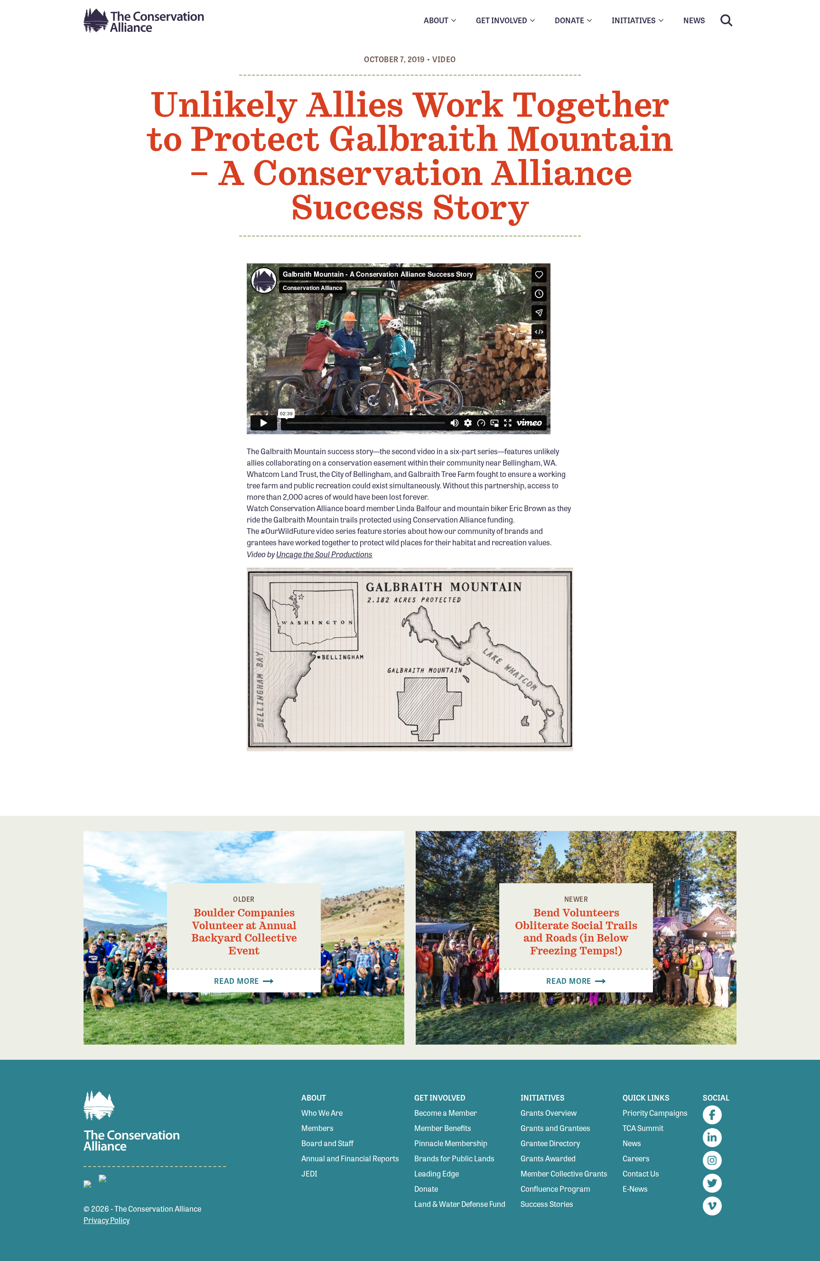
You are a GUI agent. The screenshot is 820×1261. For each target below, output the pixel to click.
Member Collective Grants (564, 1173)
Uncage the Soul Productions (324, 554)
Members (317, 1127)
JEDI (309, 1173)
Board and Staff (327, 1143)
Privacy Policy (107, 1219)
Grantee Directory (550, 1143)
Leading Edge (436, 1173)
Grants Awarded (548, 1158)
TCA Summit (643, 1127)
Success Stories (547, 1203)
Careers (636, 1158)
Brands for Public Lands (454, 1158)
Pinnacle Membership (450, 1143)
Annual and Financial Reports (350, 1158)
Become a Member (445, 1112)
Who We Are (322, 1112)
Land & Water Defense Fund (459, 1203)
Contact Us (641, 1173)
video (444, 59)
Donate (426, 1188)
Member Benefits (442, 1127)
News (632, 1143)
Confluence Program (555, 1188)
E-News (635, 1188)
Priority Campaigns (655, 1112)
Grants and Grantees (555, 1127)
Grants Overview (549, 1112)
